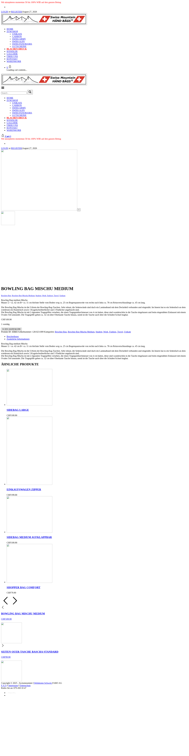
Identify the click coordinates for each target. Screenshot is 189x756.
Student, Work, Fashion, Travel (109, 332)
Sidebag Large (18, 410)
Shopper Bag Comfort (23, 587)
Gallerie (12, 54)
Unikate (17, 34)
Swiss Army (19, 39)
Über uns (12, 56)
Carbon (17, 36)
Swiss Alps (18, 41)
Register (16, 12)
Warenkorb (14, 61)
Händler (12, 51)
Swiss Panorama (22, 44)
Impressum (13, 685)
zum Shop (12, 31)
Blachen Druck (17, 49)
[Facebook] (7, 7)
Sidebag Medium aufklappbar (29, 537)
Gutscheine (19, 46)
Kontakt (12, 59)
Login (4, 12)
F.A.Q (4, 685)
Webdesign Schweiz (42, 683)
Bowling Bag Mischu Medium (81, 332)
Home (10, 29)
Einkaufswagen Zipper (24, 489)
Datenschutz (25, 685)
